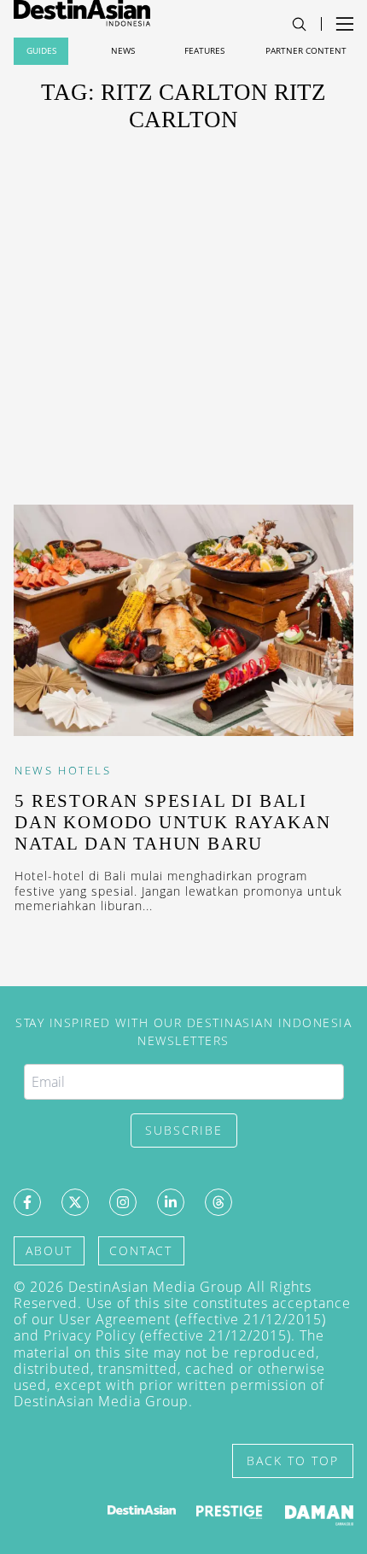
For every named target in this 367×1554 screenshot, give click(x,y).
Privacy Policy (90, 1335)
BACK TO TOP (293, 1460)
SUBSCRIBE (184, 1130)
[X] (75, 1202)
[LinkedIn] (170, 1202)
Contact (140, 1250)
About (49, 1250)
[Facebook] (27, 1202)
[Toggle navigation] (299, 24)
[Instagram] (123, 1202)
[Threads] (218, 1202)
